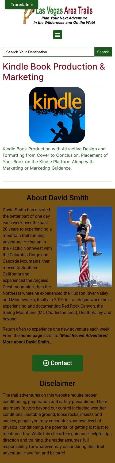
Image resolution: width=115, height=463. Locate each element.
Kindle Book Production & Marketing (54, 71)
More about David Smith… (27, 342)
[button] (57, 34)
